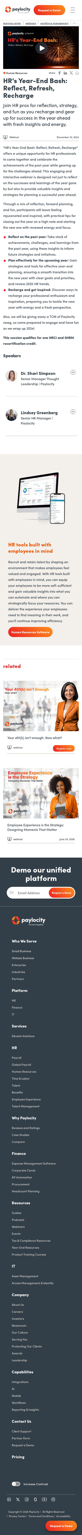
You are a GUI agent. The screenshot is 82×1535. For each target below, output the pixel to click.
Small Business (21, 951)
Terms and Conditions (41, 1516)
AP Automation (22, 1177)
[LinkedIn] (9, 1499)
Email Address (29, 892)
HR (14, 1000)
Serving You (19, 1339)
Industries (18, 972)
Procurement (21, 1184)
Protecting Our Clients (27, 1346)
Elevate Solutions (23, 1036)
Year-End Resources (25, 1247)
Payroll (16, 1057)
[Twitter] (18, 1499)
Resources (21, 1202)
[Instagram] (53, 1499)
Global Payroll (21, 1064)
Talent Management (26, 1106)
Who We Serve (24, 941)
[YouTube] (44, 1499)
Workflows (19, 1402)
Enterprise (19, 965)
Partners (18, 979)
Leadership (19, 1360)
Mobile (16, 1396)
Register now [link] (63, 748)
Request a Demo (23, 1445)
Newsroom (19, 1325)
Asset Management (25, 1276)
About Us (18, 1304)
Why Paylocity (24, 1117)
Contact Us (21, 1421)
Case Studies (20, 1135)
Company (20, 1294)
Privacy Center (17, 1516)
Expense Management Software (34, 1163)
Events (16, 1233)
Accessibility (63, 1516)
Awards (17, 1353)
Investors (18, 1318)
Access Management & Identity (33, 1283)
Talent (16, 1085)
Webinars (18, 1226)
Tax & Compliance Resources (31, 1240)
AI (13, 1389)
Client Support (21, 1431)
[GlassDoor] (35, 1499)
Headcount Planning (26, 1191)
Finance (17, 1007)
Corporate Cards (23, 1170)
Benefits (17, 1092)
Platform (20, 990)
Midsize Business (23, 958)
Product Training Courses (29, 1254)
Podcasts (18, 1220)
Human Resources (24, 1071)
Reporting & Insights (25, 1409)
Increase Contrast (36, 1484)
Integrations (20, 1382)
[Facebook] (26, 1499)
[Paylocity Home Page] (17, 10)
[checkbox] (16, 1484)
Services (19, 1026)
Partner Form (21, 1438)
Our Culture (20, 1332)
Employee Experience (26, 1099)
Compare (18, 1142)
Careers (17, 1311)
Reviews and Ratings (26, 1128)
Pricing (18, 1456)
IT (13, 1014)
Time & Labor (21, 1078)
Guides (16, 1213)
